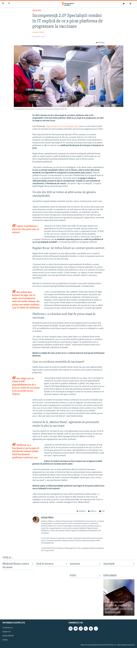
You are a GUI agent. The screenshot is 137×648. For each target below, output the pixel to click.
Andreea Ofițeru (38, 32)
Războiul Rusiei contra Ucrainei (16, 565)
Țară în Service (44, 563)
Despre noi (6, 632)
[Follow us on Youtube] (76, 628)
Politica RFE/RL (8, 636)
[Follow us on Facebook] (70, 628)
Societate (36, 11)
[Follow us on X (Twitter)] (96, 628)
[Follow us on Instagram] (81, 628)
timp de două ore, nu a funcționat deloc (62, 126)
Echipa (5, 640)
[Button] (100, 42)
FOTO (73, 575)
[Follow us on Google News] (91, 628)
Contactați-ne (8, 628)
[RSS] (86, 628)
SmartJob (109, 563)
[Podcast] (130, 3)
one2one (75, 563)
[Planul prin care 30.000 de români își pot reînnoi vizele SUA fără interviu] (118, 597)
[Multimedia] (124, 3)
